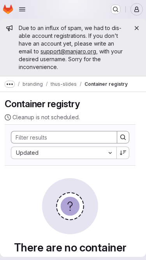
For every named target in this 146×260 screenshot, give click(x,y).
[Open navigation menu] (22, 9)
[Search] (123, 137)
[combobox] (63, 153)
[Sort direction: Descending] (123, 153)
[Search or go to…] (115, 9)
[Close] (136, 28)
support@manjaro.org (68, 51)
